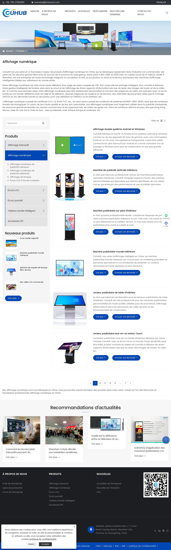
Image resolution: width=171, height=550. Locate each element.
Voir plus (12, 298)
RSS (117, 546)
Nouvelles (84, 11)
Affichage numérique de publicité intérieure (22, 166)
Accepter (45, 544)
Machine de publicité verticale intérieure (115, 170)
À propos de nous (49, 12)
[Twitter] (155, 530)
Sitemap (108, 546)
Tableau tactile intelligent (21, 210)
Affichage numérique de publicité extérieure (22, 172)
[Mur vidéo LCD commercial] (11, 287)
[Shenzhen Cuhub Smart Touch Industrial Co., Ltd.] (15, 12)
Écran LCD (13, 190)
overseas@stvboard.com (47, 2)
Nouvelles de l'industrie (108, 488)
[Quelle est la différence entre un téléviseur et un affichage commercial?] (107, 423)
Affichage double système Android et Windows (119, 129)
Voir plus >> (101, 156)
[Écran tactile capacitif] (11, 243)
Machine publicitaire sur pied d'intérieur (114, 211)
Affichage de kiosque (20, 177)
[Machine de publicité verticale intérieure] (69, 186)
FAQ (99, 492)
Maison (35, 11)
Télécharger (100, 11)
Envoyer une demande (117, 12)
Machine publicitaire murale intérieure (32, 254)
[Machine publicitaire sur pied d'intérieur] (69, 227)
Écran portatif (15, 200)
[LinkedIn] (159, 530)
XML (124, 546)
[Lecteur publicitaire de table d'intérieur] (69, 308)
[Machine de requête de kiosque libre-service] (11, 272)
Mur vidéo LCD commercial (31, 282)
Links (98, 546)
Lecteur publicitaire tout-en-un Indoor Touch (117, 333)
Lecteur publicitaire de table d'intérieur (114, 292)
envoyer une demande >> (126, 156)
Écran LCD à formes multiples (24, 180)
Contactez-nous (145, 12)
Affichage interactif (18, 145)
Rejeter (31, 544)
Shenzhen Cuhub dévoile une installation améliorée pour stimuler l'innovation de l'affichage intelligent (64, 451)
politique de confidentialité (142, 546)
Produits (70, 11)
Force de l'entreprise (13, 492)
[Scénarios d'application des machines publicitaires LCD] (149, 429)
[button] (5, 440)
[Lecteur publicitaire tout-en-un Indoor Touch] (69, 349)
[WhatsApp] (167, 530)
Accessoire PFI (15, 221)
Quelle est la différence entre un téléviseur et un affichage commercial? (104, 437)
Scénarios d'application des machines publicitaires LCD (149, 449)
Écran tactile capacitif (29, 238)
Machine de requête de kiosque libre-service (33, 268)
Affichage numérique (38, 51)
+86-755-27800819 (14, 2)
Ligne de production (13, 488)
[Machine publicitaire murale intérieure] (11, 257)
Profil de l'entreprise (12, 483)
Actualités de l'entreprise (109, 483)
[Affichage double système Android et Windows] (69, 145)
